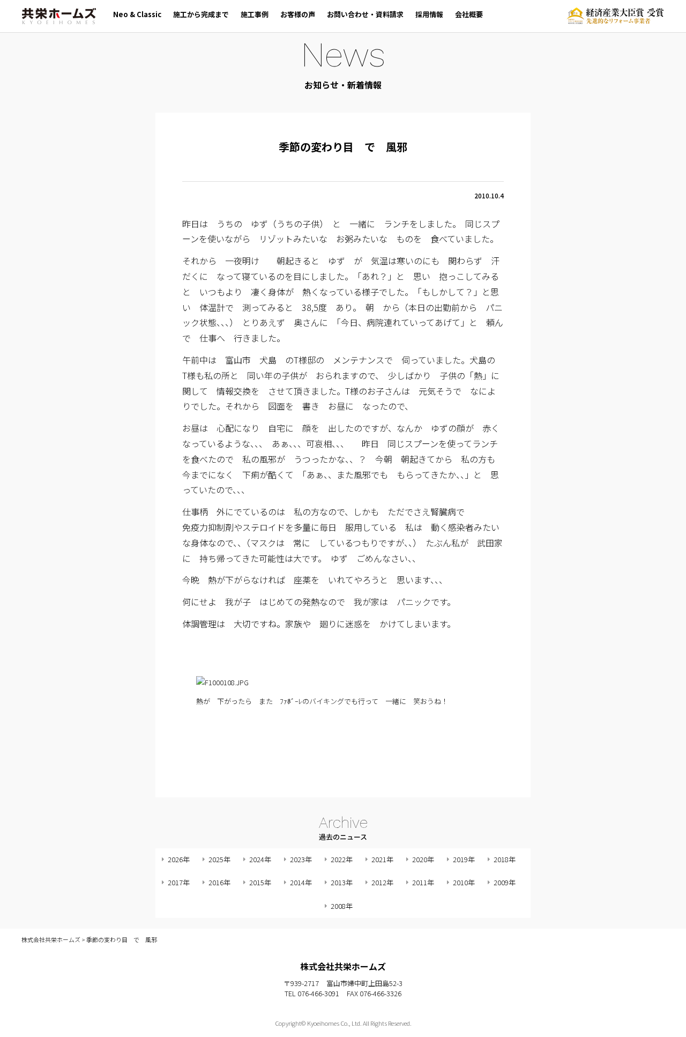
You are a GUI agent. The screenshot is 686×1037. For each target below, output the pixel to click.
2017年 (179, 882)
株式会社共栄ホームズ (58, 16)
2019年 (464, 859)
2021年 (382, 859)
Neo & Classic (137, 14)
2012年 (382, 882)
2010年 (464, 882)
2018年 (505, 859)
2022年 (342, 859)
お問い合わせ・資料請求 (365, 14)
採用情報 (429, 14)
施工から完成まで (201, 14)
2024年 (260, 859)
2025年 (219, 859)
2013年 (342, 882)
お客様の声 (297, 14)
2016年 (219, 882)
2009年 (505, 882)
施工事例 (255, 14)
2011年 (423, 882)
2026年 (179, 859)
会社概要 (469, 14)
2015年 (260, 882)
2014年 (301, 882)
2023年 (301, 859)
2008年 (342, 906)
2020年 (423, 859)
